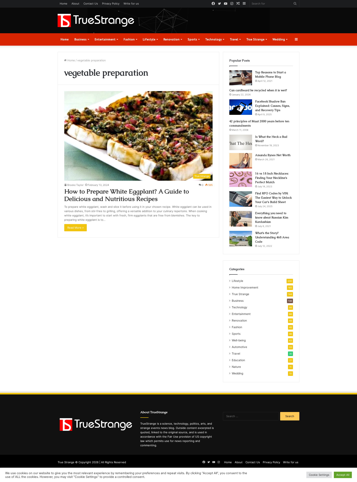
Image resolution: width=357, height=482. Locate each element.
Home (63, 3)
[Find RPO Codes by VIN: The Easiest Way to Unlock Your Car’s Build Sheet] (240, 199)
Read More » (75, 227)
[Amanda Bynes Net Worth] (240, 161)
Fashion (129, 39)
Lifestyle (149, 39)
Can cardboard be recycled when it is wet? (258, 90)
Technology (213, 39)
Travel (234, 39)
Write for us (131, 3)
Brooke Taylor (75, 184)
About (75, 3)
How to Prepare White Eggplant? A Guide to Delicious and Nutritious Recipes (126, 195)
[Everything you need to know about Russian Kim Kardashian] (240, 219)
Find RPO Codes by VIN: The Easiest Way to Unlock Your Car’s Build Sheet (273, 197)
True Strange (255, 39)
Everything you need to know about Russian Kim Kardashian (271, 217)
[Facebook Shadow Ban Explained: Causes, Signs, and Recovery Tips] (240, 107)
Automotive (239, 347)
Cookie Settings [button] (319, 474)
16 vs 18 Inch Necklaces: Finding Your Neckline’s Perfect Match (272, 178)
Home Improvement (245, 287)
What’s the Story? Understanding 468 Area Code (272, 237)
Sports (192, 39)
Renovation (171, 39)
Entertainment (105, 39)
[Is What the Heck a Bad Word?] (240, 142)
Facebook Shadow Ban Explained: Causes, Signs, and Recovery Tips (272, 106)
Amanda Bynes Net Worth (272, 155)
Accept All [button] (342, 474)
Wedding (279, 39)
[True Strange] (96, 20)
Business (80, 39)
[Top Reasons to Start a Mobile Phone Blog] (240, 77)
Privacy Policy (110, 3)
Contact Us (90, 3)
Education (238, 360)
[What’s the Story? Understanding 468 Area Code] (240, 238)
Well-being (239, 340)
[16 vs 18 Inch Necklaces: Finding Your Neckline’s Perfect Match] (240, 179)
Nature (236, 366)
